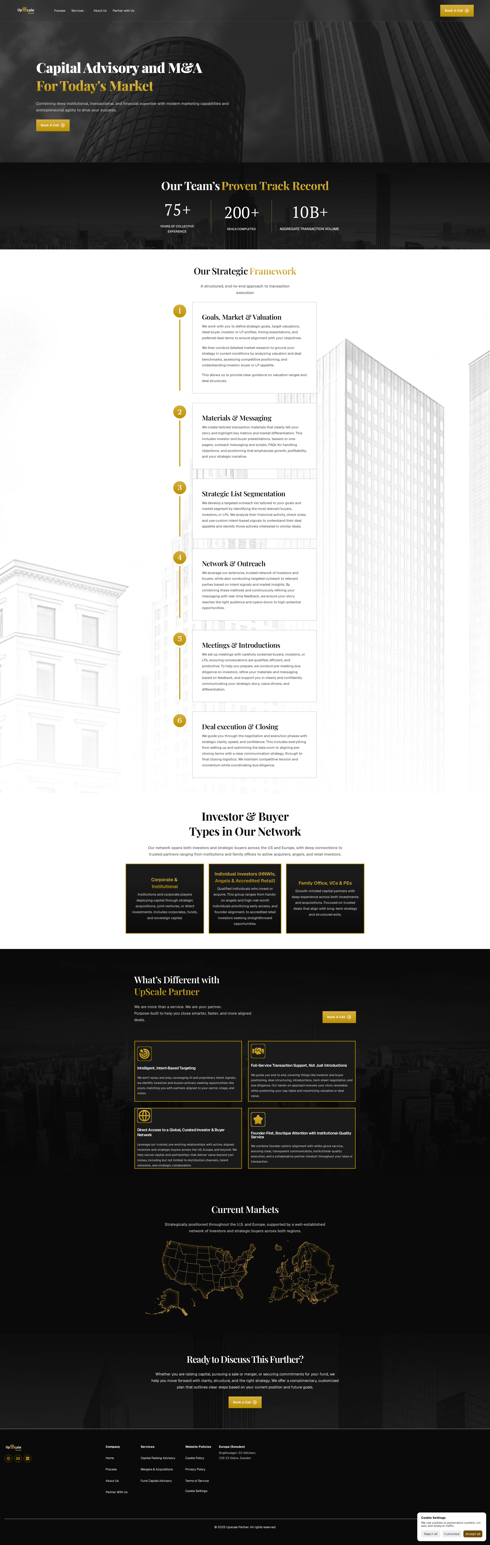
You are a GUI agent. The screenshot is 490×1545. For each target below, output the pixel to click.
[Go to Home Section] (8, 1458)
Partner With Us (116, 1492)
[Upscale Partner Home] (25, 11)
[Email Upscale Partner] (18, 1458)
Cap (143, 1458)
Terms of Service (197, 1481)
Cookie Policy (194, 1458)
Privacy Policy (195, 1469)
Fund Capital (150, 1481)
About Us (112, 1481)
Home (110, 1458)
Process (111, 1469)
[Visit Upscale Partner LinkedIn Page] (27, 1458)
